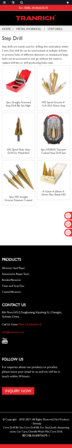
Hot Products (61, 419)
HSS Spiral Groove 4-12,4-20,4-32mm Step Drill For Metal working (53, 104)
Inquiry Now (18, 391)
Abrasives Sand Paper (13, 268)
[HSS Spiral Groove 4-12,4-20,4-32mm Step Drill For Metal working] (54, 82)
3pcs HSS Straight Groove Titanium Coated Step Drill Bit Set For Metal (18, 198)
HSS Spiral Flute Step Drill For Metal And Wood (18, 151)
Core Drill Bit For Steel (37, 427)
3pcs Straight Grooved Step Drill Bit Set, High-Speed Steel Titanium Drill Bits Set (18, 104)
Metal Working (28, 29)
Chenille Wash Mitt (38, 431)
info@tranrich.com (13, 332)
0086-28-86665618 (36, 7)
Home (6, 29)
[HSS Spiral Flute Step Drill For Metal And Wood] (18, 129)
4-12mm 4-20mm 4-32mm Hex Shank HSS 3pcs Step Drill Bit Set (53, 193)
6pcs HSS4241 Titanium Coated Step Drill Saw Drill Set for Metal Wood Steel (53, 151)
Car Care (22, 431)
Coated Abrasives (11, 292)
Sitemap (37, 423)
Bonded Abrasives (11, 280)
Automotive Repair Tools (15, 274)
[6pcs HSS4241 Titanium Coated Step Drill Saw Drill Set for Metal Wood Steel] (54, 129)
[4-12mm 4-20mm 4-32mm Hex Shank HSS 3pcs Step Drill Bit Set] (53, 173)
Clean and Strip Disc (13, 286)
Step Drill (55, 29)
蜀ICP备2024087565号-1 (36, 435)
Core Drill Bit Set (13, 427)
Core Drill (56, 431)
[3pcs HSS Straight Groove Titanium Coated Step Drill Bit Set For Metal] (18, 176)
